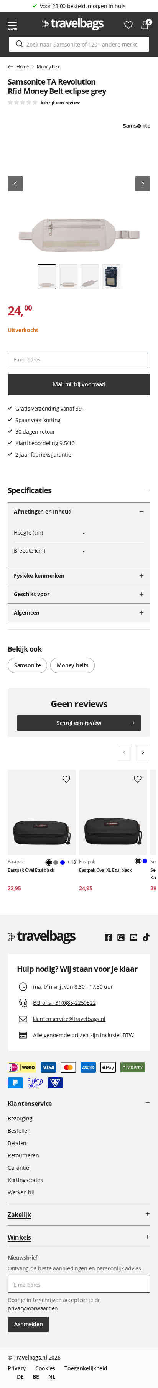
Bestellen (19, 1130)
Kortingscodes (25, 1180)
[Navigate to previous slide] (124, 752)
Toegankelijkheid (85, 1368)
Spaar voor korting (82, 6)
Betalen (17, 1143)
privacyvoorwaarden (33, 1308)
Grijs (55, 862)
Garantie (18, 1167)
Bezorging (20, 1118)
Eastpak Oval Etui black (31, 870)
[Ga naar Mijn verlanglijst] (128, 25)
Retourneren (23, 1155)
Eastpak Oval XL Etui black (105, 870)
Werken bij (21, 1192)
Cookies (45, 1368)
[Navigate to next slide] (142, 752)
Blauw (62, 862)
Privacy (17, 1368)
